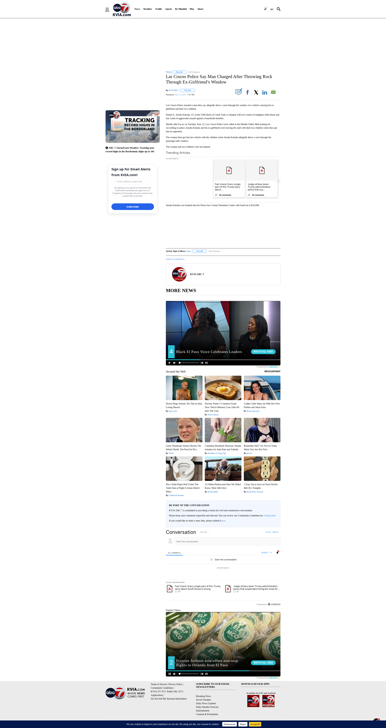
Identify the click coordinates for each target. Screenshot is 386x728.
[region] (223, 568)
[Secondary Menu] (109, 9)
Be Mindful (181, 9)
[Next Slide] (278, 180)
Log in (268, 532)
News (137, 9)
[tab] (174, 552)
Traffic (158, 9)
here (223, 520)
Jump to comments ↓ (175, 259)
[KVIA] (122, 9)
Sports (168, 9)
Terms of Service (159, 684)
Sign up (275, 532)
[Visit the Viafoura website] (274, 604)
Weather (147, 9)
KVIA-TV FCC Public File (164, 691)
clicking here (270, 515)
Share (200, 9)
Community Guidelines (162, 688)
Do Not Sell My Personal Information (169, 698)
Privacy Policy (175, 684)
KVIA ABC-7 (174, 90)
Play (192, 9)
